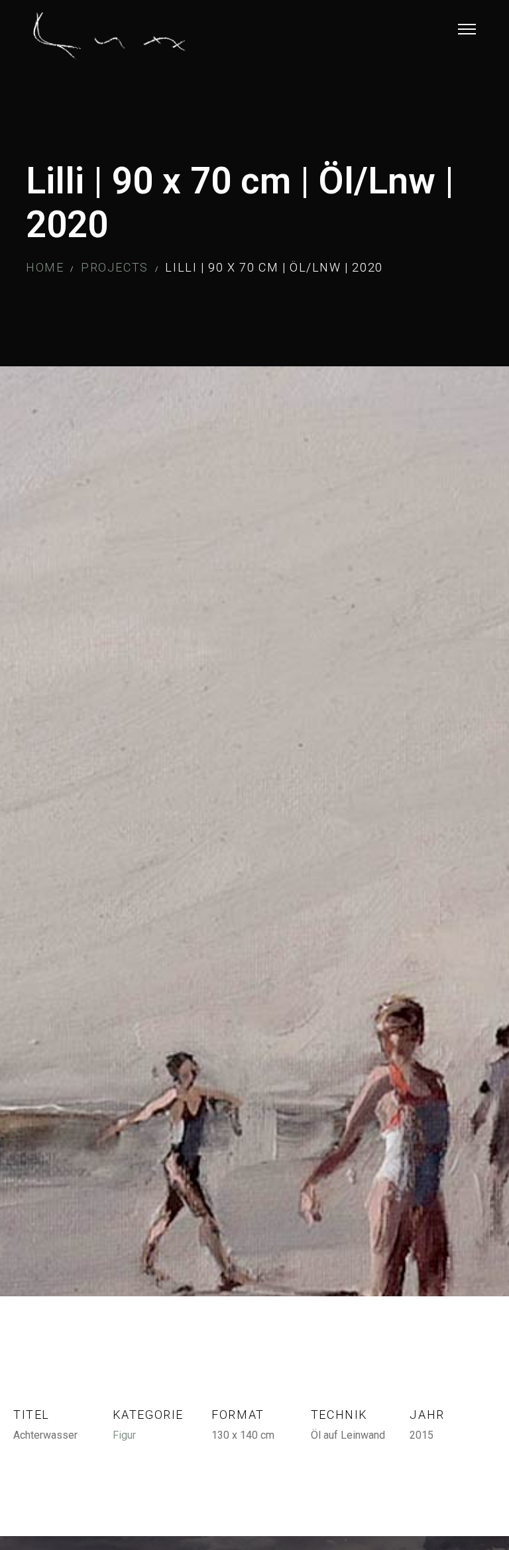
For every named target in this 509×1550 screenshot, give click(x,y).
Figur (124, 1435)
